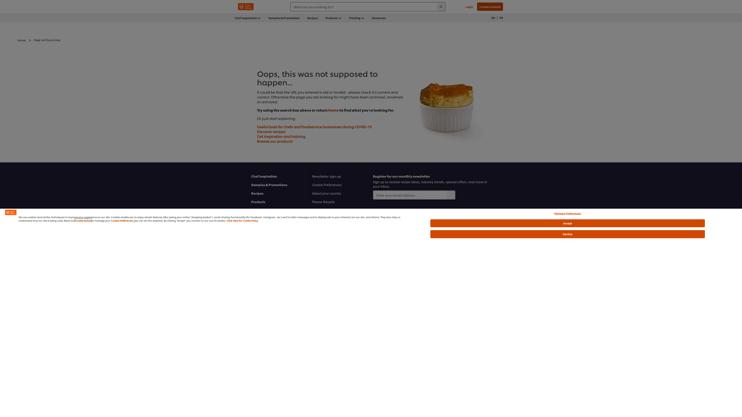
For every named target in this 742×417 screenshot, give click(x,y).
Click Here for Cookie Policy (242, 220)
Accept (567, 223)
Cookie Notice (83, 220)
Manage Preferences (567, 213)
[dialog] (371, 312)
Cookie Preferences (122, 220)
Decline (568, 234)
